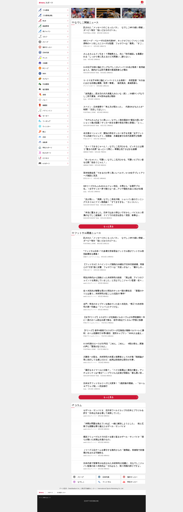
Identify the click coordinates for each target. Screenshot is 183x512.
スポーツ (50, 490)
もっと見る (108, 226)
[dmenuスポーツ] (46, 2)
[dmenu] (41, 490)
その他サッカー (61, 490)
